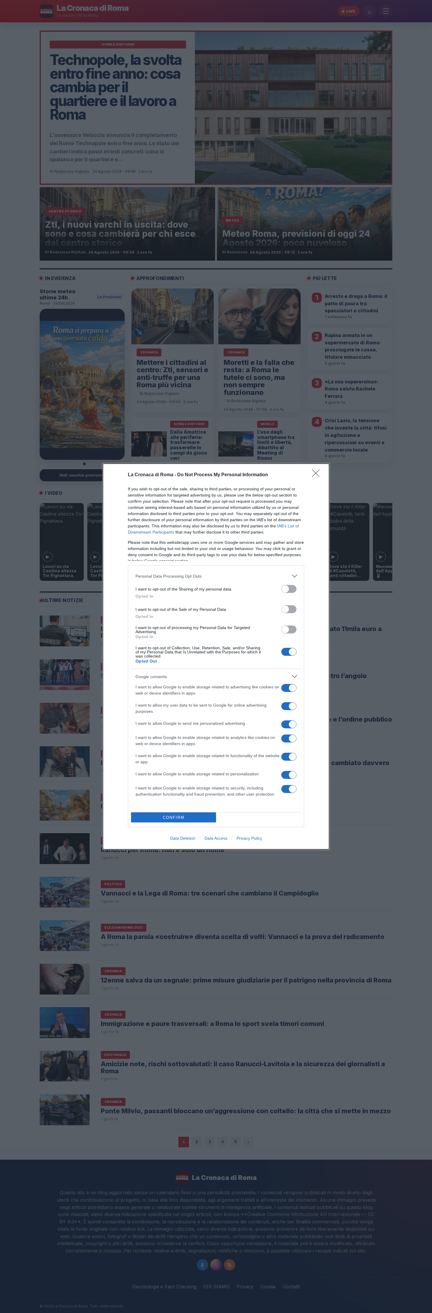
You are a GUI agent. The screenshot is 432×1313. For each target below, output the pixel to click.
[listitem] (216, 576)
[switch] (289, 589)
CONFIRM (174, 817)
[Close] (317, 475)
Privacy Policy (249, 838)
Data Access (216, 838)
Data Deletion (182, 838)
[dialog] (216, 656)
